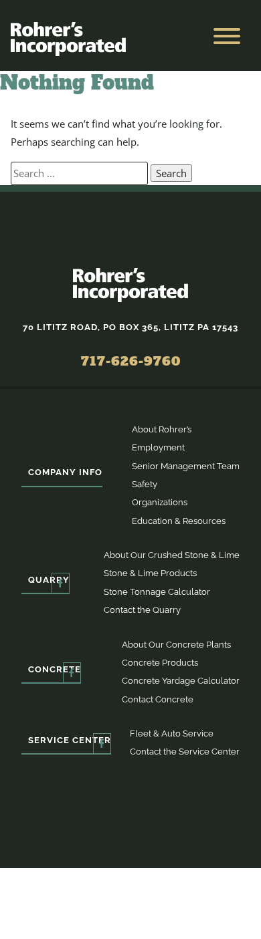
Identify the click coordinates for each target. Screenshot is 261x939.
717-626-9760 (131, 361)
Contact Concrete (157, 699)
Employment (158, 447)
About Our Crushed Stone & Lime (172, 555)
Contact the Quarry (142, 610)
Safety (144, 484)
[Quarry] (61, 583)
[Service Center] (102, 743)
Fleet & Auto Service (171, 733)
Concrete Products (160, 663)
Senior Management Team (186, 466)
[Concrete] (72, 672)
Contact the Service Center (185, 752)
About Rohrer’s (161, 429)
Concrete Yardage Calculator (181, 681)
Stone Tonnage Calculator (157, 592)
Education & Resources (179, 521)
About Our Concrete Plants (176, 645)
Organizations (159, 502)
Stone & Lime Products (150, 573)
